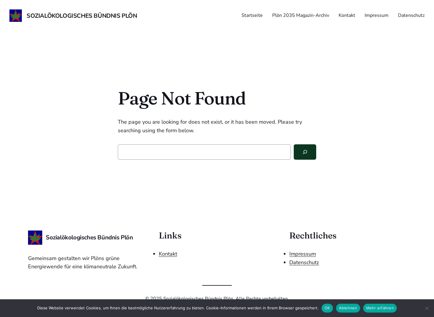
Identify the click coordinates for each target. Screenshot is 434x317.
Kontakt (168, 253)
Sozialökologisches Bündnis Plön (82, 16)
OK (327, 307)
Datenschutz (304, 262)
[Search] (305, 152)
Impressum (302, 253)
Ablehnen (348, 307)
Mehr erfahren (380, 307)
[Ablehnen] (427, 308)
